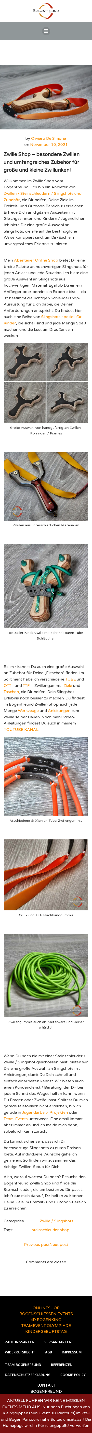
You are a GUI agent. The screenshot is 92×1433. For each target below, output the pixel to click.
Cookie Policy (73, 1374)
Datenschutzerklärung (28, 1374)
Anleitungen (59, 710)
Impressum (72, 1352)
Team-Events (16, 1118)
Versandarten (58, 1342)
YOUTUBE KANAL (21, 729)
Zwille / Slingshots (56, 1221)
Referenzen (62, 1364)
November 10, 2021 (49, 144)
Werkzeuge (28, 710)
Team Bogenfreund (23, 1364)
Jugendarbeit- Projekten (45, 1112)
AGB (48, 1352)
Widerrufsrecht (20, 1352)
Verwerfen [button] (79, 1425)
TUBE (70, 679)
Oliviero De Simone (48, 138)
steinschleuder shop (50, 1229)
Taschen (11, 691)
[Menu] (46, 31)
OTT (7, 685)
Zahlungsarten (20, 1342)
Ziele (68, 685)
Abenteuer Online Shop (36, 260)
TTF (26, 685)
